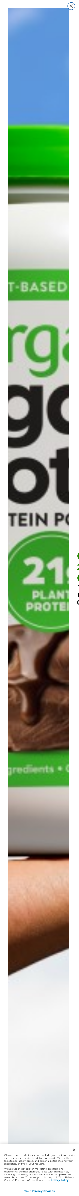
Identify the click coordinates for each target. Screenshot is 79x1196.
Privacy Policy (59, 1180)
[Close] (74, 1149)
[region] (39, 1170)
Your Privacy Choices (39, 1191)
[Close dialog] (71, 6)
